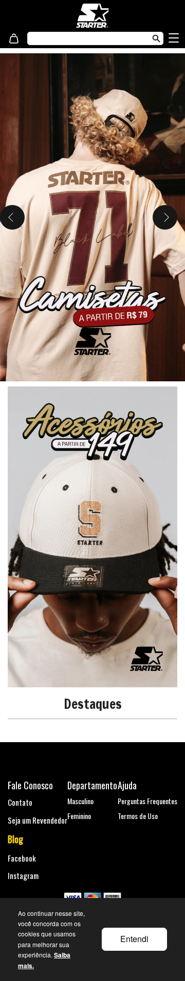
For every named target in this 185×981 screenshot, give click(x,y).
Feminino (79, 815)
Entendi (134, 939)
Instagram (23, 875)
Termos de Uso (138, 815)
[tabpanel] (92, 217)
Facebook (22, 858)
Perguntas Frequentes (147, 800)
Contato (20, 802)
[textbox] (85, 38)
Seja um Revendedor (37, 820)
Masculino (80, 800)
